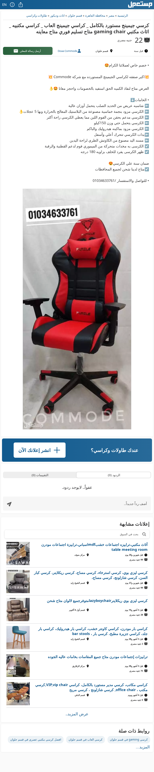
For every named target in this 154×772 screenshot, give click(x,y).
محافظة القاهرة (95, 15)
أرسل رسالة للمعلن (30, 51)
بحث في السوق (129, 534)
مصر (111, 15)
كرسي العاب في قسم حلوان (85, 739)
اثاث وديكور (57, 15)
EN (4, 4)
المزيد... (143, 747)
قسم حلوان (75, 15)
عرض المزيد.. (77, 714)
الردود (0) (114, 475)
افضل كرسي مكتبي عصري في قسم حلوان (35, 739)
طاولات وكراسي (36, 15)
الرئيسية (123, 15)
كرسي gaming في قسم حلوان (129, 739)
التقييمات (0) (40, 475)
